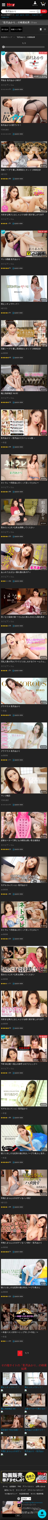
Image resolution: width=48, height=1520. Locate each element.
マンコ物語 (5, 795)
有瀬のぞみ (5, 17)
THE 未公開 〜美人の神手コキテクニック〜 (19, 1064)
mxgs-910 (35, 15)
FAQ (19, 1486)
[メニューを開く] (3, 4)
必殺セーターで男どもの (35, 1408)
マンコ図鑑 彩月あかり (10, 259)
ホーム (5, 1486)
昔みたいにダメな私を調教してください (18, 527)
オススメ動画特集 (37, 1494)
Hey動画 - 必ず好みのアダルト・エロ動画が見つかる (11, 4)
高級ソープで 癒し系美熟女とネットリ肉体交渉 (21, 170)
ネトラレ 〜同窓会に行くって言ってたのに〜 (20, 483)
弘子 (41, 15)
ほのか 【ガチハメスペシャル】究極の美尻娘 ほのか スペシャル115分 (25, 15)
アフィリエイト (28, 1486)
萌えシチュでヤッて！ (10, 304)
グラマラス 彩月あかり (10, 706)
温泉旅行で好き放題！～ (11, 1430)
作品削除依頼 (24, 1494)
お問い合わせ (40, 1486)
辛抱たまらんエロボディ (11, 1451)
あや (17, 15)
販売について (9, 1490)
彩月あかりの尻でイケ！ (11, 125)
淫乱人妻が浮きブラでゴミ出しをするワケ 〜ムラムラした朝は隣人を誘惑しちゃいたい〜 (23, 662)
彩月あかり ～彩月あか (34, 1451)
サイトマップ (21, 1490)
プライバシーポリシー (35, 1490)
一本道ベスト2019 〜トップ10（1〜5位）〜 (19, 1332)
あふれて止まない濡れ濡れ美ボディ (16, 572)
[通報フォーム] (24, 1513)
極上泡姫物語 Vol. (8, 1408)
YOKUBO (5, 130)
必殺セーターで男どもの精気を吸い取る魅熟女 (20, 840)
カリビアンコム (7, 85)
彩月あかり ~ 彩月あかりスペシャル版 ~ (18, 438)
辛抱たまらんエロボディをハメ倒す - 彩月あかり (21, 1242)
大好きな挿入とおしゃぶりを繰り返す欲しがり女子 (22, 214)
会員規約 (12, 1486)
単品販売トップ (7, 37)
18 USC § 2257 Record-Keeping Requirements (24, 1503)
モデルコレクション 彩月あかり (14, 885)
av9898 (4, 353)
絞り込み (5, 29)
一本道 (4, 442)
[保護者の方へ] (24, 1510)
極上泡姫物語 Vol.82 (9, 393)
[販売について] (24, 1482)
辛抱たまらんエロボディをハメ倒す (16, 1198)
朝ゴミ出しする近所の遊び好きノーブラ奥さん (20, 1287)
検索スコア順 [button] (16, 29)
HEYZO (4, 174)
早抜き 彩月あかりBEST (11, 80)
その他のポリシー (11, 1494)
